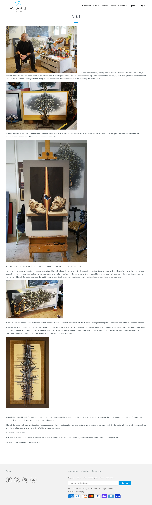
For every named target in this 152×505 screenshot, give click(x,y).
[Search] (137, 5)
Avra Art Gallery (80, 489)
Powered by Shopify (76, 492)
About (96, 5)
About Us (85, 471)
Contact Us (73, 471)
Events (112, 5)
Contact (104, 5)
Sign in (132, 5)
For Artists (96, 471)
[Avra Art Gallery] (18, 7)
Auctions (121, 5)
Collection (86, 5)
